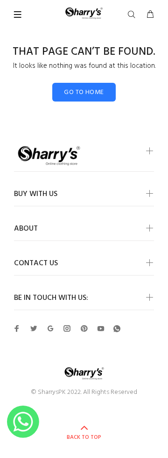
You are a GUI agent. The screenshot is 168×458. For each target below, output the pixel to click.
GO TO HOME (84, 92)
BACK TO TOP (84, 437)
